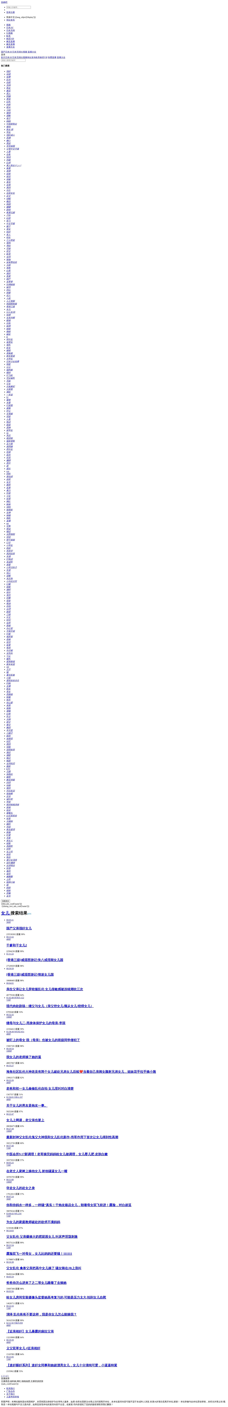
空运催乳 (10, 378)
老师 (8, 171)
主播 (8, 686)
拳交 (8, 725)
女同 (8, 257)
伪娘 (8, 160)
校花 (8, 810)
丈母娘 (9, 414)
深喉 (8, 576)
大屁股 (9, 389)
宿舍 (8, 601)
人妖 (8, 298)
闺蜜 (8, 293)
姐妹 (8, 890)
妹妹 (8, 504)
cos (7, 471)
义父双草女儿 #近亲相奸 (23, 1348)
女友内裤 (10, 318)
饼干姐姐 (10, 540)
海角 (8, 268)
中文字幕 (10, 223)
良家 (8, 276)
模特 (8, 372)
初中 (8, 592)
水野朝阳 (10, 534)
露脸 (8, 408)
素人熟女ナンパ (13, 165)
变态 (8, 595)
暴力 (8, 490)
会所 (8, 623)
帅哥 (8, 854)
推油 (8, 603)
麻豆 (8, 91)
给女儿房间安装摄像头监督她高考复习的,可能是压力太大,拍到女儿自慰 (56, 1297)
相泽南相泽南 (12, 805)
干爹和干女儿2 (16, 945)
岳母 (8, 185)
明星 (8, 364)
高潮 (8, 138)
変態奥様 (10, 661)
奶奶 (8, 888)
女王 (8, 482)
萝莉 (8, 99)
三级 (8, 614)
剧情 (8, 210)
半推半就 (10, 631)
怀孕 (8, 868)
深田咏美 (10, 750)
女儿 (8, 309)
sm (7, 523)
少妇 (8, 110)
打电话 (9, 559)
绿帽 (8, 199)
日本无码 (10, 30)
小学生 (9, 545)
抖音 (8, 493)
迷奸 (8, 273)
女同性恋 (10, 763)
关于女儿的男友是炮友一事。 (27, 1105)
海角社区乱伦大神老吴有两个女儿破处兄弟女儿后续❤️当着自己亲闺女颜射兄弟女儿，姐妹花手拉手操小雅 (81, 1071)
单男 (8, 705)
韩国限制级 (11, 304)
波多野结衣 (11, 262)
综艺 (8, 741)
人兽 (8, 419)
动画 (8, 785)
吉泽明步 (10, 865)
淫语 (8, 537)
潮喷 (8, 755)
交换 (8, 526)
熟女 (8, 88)
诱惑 (8, 744)
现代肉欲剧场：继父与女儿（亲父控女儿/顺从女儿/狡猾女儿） (50, 1006)
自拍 (8, 606)
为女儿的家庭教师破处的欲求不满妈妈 (33, 1222)
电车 (8, 700)
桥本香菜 (10, 356)
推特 (8, 788)
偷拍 (8, 127)
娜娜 (8, 207)
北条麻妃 (10, 386)
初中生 (9, 339)
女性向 (9, 653)
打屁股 (9, 405)
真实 (8, 182)
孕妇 (8, 246)
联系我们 (10, 1388)
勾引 (8, 190)
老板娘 (9, 353)
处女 (8, 348)
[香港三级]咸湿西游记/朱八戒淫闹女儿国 (34, 960)
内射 (8, 104)
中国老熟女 (11, 124)
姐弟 (8, 326)
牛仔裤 (9, 650)
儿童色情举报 (12, 1397)
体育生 (9, 342)
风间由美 (10, 553)
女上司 (9, 852)
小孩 (8, 678)
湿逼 (8, 416)
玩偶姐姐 (10, 284)
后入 (8, 295)
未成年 (9, 562)
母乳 (8, 345)
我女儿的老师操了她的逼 (23, 1057)
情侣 (8, 157)
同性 (8, 474)
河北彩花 (10, 791)
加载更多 (5, 901)
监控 (8, 642)
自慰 (8, 82)
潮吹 (8, 392)
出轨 (8, 323)
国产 (3, 52)
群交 (8, 722)
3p (7, 433)
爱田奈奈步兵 (12, 680)
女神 (8, 512)
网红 (8, 501)
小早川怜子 (11, 567)
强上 (8, 573)
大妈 (8, 719)
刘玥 (8, 782)
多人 (8, 234)
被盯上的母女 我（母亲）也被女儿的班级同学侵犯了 (43, 1040)
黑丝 (8, 143)
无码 (8, 85)
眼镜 (8, 320)
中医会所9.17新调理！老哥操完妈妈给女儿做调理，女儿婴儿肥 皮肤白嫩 (57, 1154)
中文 (8, 617)
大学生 (9, 359)
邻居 (8, 452)
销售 (8, 843)
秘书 (8, 287)
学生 (8, 132)
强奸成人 (10, 135)
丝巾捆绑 (10, 863)
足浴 (8, 796)
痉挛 (8, 499)
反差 (8, 487)
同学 (8, 849)
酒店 (8, 752)
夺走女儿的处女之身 (20, 1188)
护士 (8, 411)
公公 (8, 367)
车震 (8, 570)
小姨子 (9, 733)
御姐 (8, 331)
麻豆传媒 (10, 780)
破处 (8, 334)
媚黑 (8, 777)
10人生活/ (10, 312)
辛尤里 (9, 730)
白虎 (8, 163)
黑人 (8, 93)
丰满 (8, 556)
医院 (8, 736)
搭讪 (8, 529)
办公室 (9, 628)
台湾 (8, 609)
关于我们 (10, 1394)
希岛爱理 (10, 829)
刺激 (8, 832)
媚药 (8, 824)
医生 (8, 689)
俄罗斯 (9, 637)
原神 (8, 427)
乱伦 (8, 80)
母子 (8, 118)
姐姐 (8, 329)
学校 (8, 802)
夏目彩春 (10, 675)
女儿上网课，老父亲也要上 (25, 1120)
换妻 (8, 168)
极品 (8, 201)
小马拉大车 (11, 581)
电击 (8, 857)
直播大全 (10, 47)
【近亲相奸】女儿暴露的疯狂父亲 (30, 1331)
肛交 (8, 251)
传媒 (8, 179)
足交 (8, 196)
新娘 (8, 625)
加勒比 (9, 774)
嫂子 (8, 226)
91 (7, 397)
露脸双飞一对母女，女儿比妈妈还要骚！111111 (39, 1253)
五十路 (9, 444)
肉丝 (8, 548)
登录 (8, 12)
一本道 (9, 395)
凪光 (8, 455)
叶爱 (8, 835)
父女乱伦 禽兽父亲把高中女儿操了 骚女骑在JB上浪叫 (43, 1268)
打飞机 (9, 375)
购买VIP (10, 39)
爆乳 (8, 659)
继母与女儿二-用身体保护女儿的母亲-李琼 (35, 1023)
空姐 (8, 248)
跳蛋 (8, 612)
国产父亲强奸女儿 (19, 928)
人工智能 (10, 301)
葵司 (8, 874)
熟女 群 (9, 129)
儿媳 (8, 771)
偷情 (8, 113)
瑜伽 (8, 259)
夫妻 (8, 402)
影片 (3, 57)
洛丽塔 (9, 738)
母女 (8, 229)
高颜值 (9, 694)
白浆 (8, 270)
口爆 (8, 584)
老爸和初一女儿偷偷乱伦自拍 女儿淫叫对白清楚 (40, 1088)
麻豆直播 (10, 41)
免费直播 (52, 57)
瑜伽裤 (9, 793)
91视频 (9, 33)
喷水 (8, 107)
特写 (8, 620)
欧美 (8, 36)
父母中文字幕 (12, 149)
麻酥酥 (9, 876)
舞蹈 (8, 727)
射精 (8, 807)
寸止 (8, 656)
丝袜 (8, 174)
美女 (8, 691)
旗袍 (8, 708)
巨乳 (8, 102)
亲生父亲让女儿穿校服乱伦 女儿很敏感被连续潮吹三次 (44, 989)
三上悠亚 (10, 240)
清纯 (8, 507)
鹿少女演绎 (11, 860)
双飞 (8, 221)
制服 (8, 697)
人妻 (8, 151)
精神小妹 (10, 882)
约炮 (8, 683)
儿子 (8, 669)
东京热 (9, 578)
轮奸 (8, 232)
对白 (8, 290)
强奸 (8, 71)
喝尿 (8, 761)
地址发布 (10, 20)
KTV (8, 769)
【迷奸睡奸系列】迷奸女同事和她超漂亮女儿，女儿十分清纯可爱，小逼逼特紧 (61, 1365)
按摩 (8, 77)
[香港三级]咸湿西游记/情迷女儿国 (30, 974)
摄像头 (9, 813)
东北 (8, 435)
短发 (8, 818)
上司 (8, 879)
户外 (8, 215)
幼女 (8, 237)
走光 (8, 896)
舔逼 (8, 425)
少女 (8, 496)
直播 (8, 521)
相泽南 (9, 438)
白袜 (8, 714)
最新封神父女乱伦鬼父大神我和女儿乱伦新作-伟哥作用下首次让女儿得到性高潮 (62, 1137)
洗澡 (8, 827)
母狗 (8, 243)
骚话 (8, 531)
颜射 (8, 766)
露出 (8, 469)
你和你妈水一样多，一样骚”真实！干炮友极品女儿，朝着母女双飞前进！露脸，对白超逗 (68, 1205)
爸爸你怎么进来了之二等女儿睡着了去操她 (36, 1282)
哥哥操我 (10, 146)
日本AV (9, 27)
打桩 (8, 634)
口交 (8, 542)
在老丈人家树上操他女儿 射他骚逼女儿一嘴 (36, 1171)
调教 (8, 116)
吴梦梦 (9, 282)
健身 (8, 400)
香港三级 (10, 306)
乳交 (8, 716)
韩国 (8, 204)
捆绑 (8, 460)
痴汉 (8, 758)
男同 (8, 187)
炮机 (8, 518)
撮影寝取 (10, 441)
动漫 (8, 74)
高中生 (9, 449)
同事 (8, 598)
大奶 (8, 265)
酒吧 (8, 589)
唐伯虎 (9, 476)
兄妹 (8, 381)
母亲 (8, 648)
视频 (8, 25)
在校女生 (10, 193)
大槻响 (9, 821)
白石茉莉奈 (11, 816)
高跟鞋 (9, 846)
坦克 (8, 457)
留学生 (9, 430)
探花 (8, 176)
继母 (8, 350)
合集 (8, 154)
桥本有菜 (10, 664)
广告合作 (10, 1391)
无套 (8, 838)
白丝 (8, 218)
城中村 (9, 799)
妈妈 (8, 121)
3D (7, 667)
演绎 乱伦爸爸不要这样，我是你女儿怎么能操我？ (41, 1314)
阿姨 (8, 96)
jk (7, 337)
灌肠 (8, 711)
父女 (8, 384)
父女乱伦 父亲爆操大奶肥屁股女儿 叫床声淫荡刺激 (42, 1236)
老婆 (8, 565)
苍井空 (9, 551)
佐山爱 (9, 703)
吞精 (8, 639)
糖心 (8, 140)
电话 (8, 422)
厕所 (8, 485)
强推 (8, 747)
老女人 (9, 840)
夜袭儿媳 (10, 212)
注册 (13, 12)
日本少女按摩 (12, 361)
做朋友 (9, 510)
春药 (8, 871)
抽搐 (8, 515)
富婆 (8, 645)
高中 (8, 463)
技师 (8, 315)
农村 (8, 479)
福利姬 (9, 370)
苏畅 (8, 893)
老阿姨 (9, 446)
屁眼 (8, 587)
